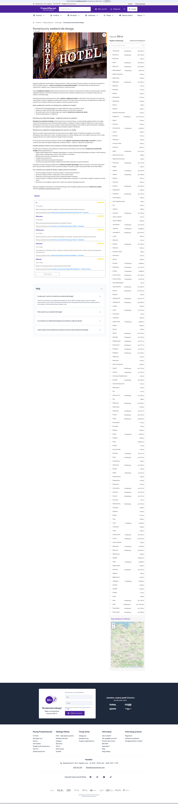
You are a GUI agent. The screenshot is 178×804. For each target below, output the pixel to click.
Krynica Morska (117, 275)
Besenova (115, 66)
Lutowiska (115, 317)
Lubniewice (116, 314)
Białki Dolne (116, 78)
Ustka (114, 530)
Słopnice (115, 511)
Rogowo (115, 438)
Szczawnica (116, 488)
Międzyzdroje (117, 341)
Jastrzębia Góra (117, 232)
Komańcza (116, 255)
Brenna (115, 105)
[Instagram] (97, 777)
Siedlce (115, 469)
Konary (115, 259)
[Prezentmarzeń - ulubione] (124, 9)
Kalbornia (115, 240)
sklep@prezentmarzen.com (69, 3)
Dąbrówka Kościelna (118, 159)
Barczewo (115, 58)
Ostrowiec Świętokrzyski (120, 376)
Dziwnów (115, 147)
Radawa (115, 430)
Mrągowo (115, 353)
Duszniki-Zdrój (117, 143)
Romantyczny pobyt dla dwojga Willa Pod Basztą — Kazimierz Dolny (71, 269)
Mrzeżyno (115, 349)
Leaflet (126, 667)
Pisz (114, 391)
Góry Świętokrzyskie (119, 201)
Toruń (114, 523)
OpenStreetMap (134, 667)
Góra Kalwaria (117, 197)
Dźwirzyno (116, 162)
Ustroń (115, 538)
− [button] (113, 627)
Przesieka (115, 426)
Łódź (114, 604)
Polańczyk (115, 411)
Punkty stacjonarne (140, 3)
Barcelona (115, 54)
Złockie (115, 592)
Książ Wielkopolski (118, 283)
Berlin (114, 62)
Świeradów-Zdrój (117, 608)
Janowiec (115, 213)
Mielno (115, 333)
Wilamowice (116, 554)
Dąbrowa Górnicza (118, 155)
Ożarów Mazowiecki (118, 384)
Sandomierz (116, 461)
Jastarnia (115, 228)
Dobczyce (116, 139)
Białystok (115, 86)
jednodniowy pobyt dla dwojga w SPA (49, 188)
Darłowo (115, 136)
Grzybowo (116, 193)
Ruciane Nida (116, 449)
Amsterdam (116, 51)
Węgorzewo (116, 577)
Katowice (115, 248)
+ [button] (113, 624)
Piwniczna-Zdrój (117, 395)
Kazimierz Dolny (117, 251)
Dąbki (114, 151)
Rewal (114, 434)
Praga (114, 418)
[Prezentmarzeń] (48, 9)
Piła (114, 399)
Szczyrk (115, 496)
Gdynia (115, 174)
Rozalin (115, 445)
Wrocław (115, 569)
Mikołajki (115, 337)
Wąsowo (115, 573)
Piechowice (116, 387)
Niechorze (116, 360)
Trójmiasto (116, 527)
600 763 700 (77, 767)
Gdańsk (115, 170)
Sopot (114, 472)
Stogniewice (116, 480)
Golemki (115, 186)
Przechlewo (116, 422)
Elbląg (114, 166)
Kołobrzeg (116, 267)
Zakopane (115, 581)
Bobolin (115, 93)
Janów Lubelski (117, 217)
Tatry (114, 519)
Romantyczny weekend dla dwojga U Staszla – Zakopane (67, 226)
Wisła (114, 561)
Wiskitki (115, 558)
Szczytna (115, 500)
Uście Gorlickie (117, 542)
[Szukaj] (143, 45)
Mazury (115, 329)
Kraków (115, 271)
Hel (114, 205)
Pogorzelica (116, 407)
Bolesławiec (116, 97)
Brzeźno (115, 109)
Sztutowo (115, 507)
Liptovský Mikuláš (117, 298)
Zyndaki (115, 589)
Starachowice (117, 476)
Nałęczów (116, 356)
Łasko (114, 596)
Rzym (114, 457)
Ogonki (115, 368)
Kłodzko (115, 294)
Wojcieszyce (116, 565)
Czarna (115, 132)
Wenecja (115, 550)
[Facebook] (90, 777)
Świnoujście (116, 612)
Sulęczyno (116, 484)
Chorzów (115, 124)
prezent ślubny (51, 108)
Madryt (115, 325)
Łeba (114, 600)
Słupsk (115, 515)
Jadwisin (115, 209)
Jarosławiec (116, 224)
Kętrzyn (115, 290)
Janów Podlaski (117, 220)
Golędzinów (116, 190)
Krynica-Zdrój (117, 279)
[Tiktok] (110, 777)
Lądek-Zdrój (116, 321)
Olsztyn (115, 372)
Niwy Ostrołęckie (118, 364)
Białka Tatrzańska (118, 74)
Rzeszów (115, 453)
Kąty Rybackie (117, 286)
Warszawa (115, 546)
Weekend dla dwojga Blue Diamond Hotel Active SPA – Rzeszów (70, 212)
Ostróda (115, 380)
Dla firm (130, 3)
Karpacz (115, 244)
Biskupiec (115, 89)
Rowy (114, 442)
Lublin (114, 310)
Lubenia (115, 306)
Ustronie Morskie (117, 534)
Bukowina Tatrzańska (119, 112)
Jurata (114, 236)
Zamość (115, 585)
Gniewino (115, 182)
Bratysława (116, 101)
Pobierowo (116, 403)
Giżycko (115, 178)
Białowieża (116, 82)
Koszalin (115, 263)
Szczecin (115, 492)
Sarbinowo (116, 465)
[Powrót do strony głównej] (33, 22)
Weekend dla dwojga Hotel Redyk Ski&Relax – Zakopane (67, 255)
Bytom (114, 120)
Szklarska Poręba (117, 503)
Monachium (116, 345)
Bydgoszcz (116, 116)
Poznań (115, 414)
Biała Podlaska (117, 70)
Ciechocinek (116, 128)
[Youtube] (104, 777)
